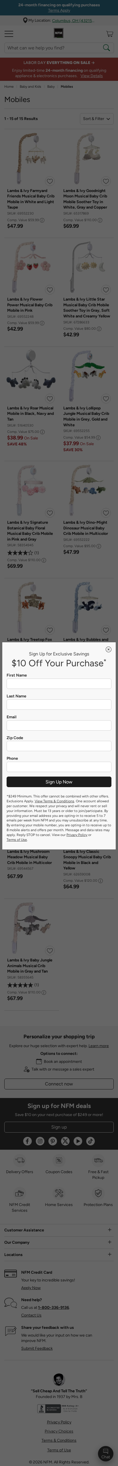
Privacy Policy (76, 835)
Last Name (16, 696)
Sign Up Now (59, 782)
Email (11, 717)
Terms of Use (17, 840)
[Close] (108, 649)
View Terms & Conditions (54, 801)
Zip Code (15, 738)
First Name (17, 675)
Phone (12, 759)
